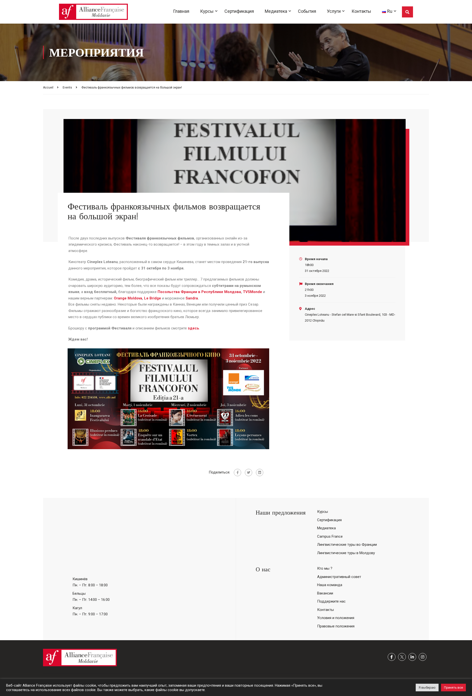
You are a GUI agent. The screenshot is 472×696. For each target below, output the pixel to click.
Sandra (192, 298)
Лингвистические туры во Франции (347, 544)
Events (67, 87)
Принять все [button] (453, 687)
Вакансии (325, 593)
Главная (181, 11)
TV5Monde (252, 292)
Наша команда (329, 585)
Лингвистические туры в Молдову (346, 553)
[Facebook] (237, 472)
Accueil (48, 87)
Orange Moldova (128, 298)
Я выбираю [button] (427, 687)
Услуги (334, 11)
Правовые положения (335, 626)
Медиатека (276, 11)
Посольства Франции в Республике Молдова (199, 292)
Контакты (361, 11)
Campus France (330, 536)
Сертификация (239, 11)
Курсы (207, 11)
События (307, 11)
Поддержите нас (331, 601)
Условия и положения (335, 618)
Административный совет (339, 577)
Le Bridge (153, 298)
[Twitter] (248, 472)
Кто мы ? (324, 568)
